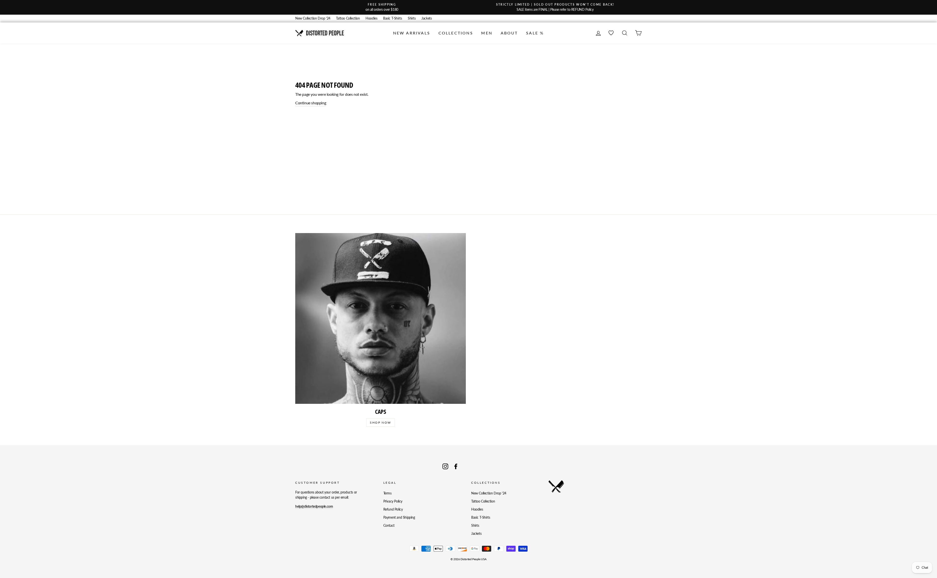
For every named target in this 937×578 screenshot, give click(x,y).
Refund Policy (393, 509)
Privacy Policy (392, 501)
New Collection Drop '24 (312, 18)
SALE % (535, 33)
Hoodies (371, 18)
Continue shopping (310, 102)
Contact (389, 525)
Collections (455, 33)
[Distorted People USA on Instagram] (445, 466)
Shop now (380, 422)
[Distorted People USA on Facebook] (456, 466)
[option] (381, 7)
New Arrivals (411, 33)
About (509, 33)
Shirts (412, 18)
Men (486, 33)
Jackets (426, 18)
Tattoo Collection (348, 18)
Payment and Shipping (399, 517)
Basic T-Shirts (392, 18)
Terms (387, 493)
